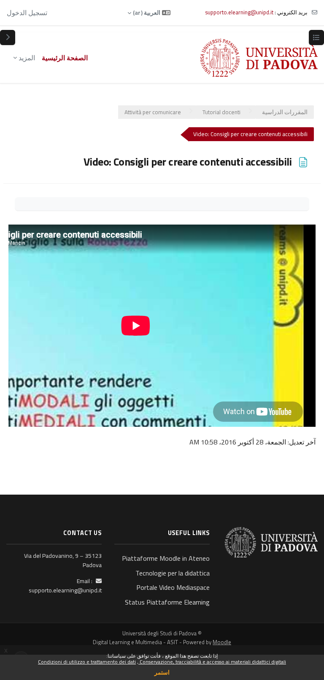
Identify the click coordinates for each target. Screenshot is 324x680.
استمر (162, 672)
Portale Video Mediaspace (173, 587)
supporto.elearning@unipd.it (239, 12)
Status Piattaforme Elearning (167, 602)
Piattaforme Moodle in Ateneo (166, 558)
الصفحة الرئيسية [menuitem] (65, 58)
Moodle (222, 642)
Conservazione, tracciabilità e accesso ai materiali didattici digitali (212, 662)
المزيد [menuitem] (27, 58)
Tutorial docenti (221, 112)
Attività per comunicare (152, 112)
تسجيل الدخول (27, 13)
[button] (149, 12)
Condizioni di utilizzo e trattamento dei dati (87, 662)
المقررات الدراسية (285, 112)
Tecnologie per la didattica (172, 573)
